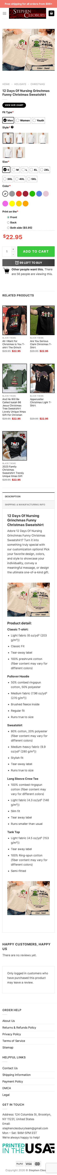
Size (5, 161)
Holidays (20, 84)
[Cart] (51, 13)
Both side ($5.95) (21, 227)
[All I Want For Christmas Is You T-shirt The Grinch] (15, 320)
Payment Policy (12, 1081)
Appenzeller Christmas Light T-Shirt (40, 402)
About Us (8, 1021)
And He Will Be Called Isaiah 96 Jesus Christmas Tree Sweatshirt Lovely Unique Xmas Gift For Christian (14, 407)
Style (7, 127)
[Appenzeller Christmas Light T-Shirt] (42, 378)
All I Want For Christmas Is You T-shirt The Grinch (13, 344)
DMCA (6, 1088)
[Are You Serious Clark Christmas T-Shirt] (42, 320)
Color (6, 186)
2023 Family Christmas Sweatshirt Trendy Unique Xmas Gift (13, 471)
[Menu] (4, 13)
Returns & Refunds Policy (19, 1027)
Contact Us (10, 1068)
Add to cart (36, 251)
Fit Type (8, 112)
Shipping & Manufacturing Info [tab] (25, 504)
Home (6, 84)
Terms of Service (13, 1041)
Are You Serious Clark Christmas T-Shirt (41, 344)
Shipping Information (16, 1074)
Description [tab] (12, 496)
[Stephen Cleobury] (27, 13)
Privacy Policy (11, 1034)
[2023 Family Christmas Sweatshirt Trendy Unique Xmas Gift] (15, 445)
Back (13, 222)
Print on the (10, 211)
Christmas (38, 84)
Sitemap (7, 1047)
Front (13, 217)
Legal (6, 1094)
